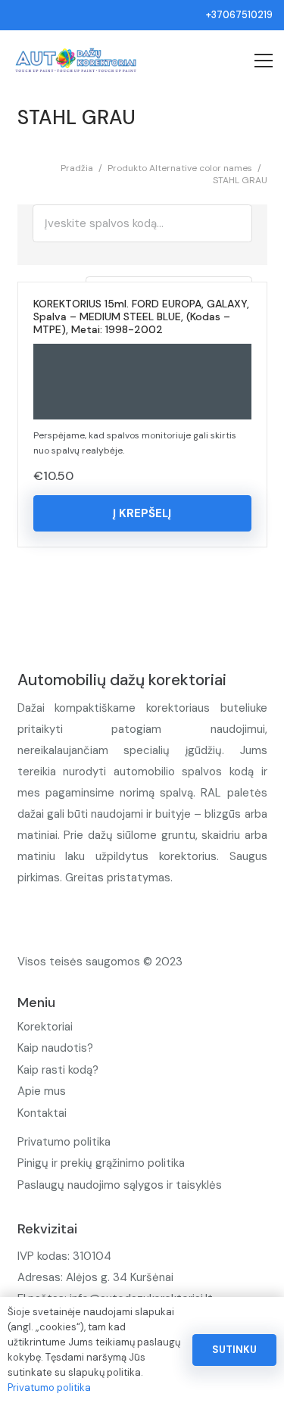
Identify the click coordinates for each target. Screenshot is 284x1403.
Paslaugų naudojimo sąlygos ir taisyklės (119, 1185)
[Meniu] (263, 61)
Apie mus (41, 1091)
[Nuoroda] (75, 60)
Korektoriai (45, 1026)
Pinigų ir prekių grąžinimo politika (101, 1163)
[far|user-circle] (192, 60)
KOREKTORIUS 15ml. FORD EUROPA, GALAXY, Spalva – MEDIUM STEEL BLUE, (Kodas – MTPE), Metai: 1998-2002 (141, 316)
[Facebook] (36, 915)
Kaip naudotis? (55, 1047)
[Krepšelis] (215, 60)
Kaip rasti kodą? (57, 1069)
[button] (142, 513)
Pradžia (77, 168)
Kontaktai (42, 1113)
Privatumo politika (64, 1141)
